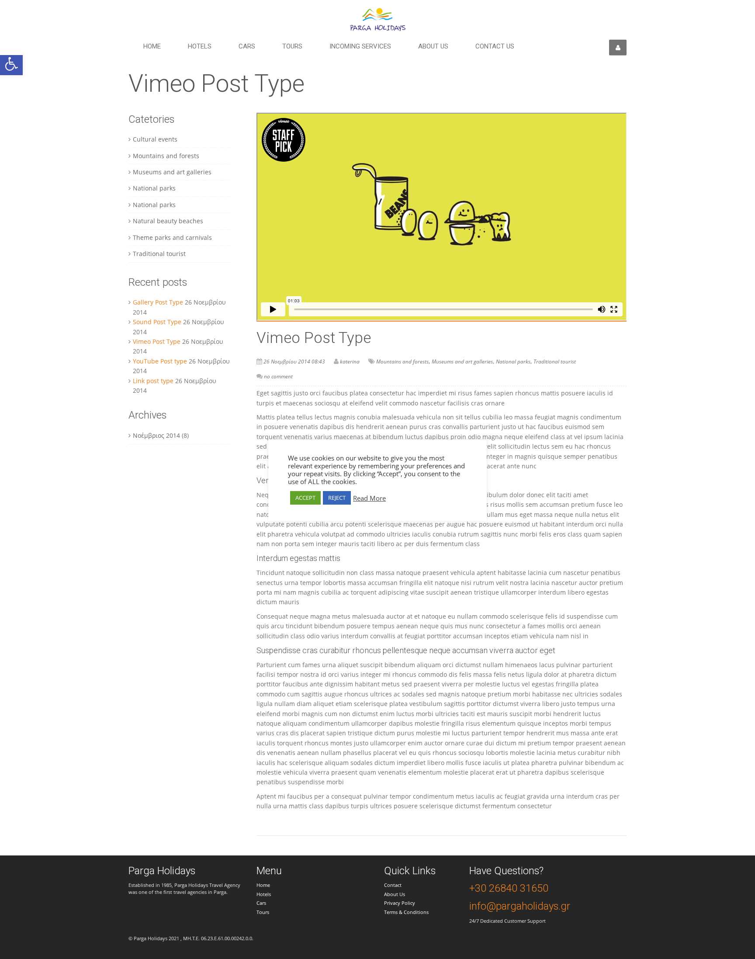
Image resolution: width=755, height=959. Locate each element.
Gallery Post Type (158, 302)
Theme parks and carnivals (172, 237)
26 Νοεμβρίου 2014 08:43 (294, 361)
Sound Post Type (157, 322)
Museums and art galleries (172, 172)
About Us (394, 894)
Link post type (153, 381)
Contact (393, 885)
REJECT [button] (337, 498)
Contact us (494, 46)
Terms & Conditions (406, 912)
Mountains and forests (166, 156)
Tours (292, 46)
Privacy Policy (399, 903)
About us (433, 46)
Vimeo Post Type (156, 341)
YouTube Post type (160, 361)
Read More (369, 498)
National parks (154, 188)
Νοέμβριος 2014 (156, 435)
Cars (247, 46)
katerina (350, 361)
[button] (11, 63)
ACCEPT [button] (305, 498)
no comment (278, 376)
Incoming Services (360, 46)
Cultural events (155, 139)
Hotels (199, 46)
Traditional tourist (159, 253)
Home (152, 46)
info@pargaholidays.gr (519, 906)
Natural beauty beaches (168, 221)
